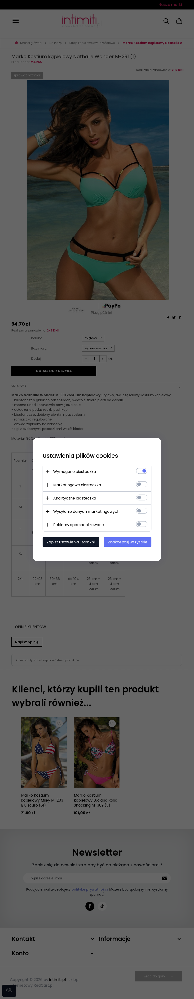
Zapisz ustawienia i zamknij (71, 542)
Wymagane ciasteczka (74, 471)
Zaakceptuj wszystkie (127, 542)
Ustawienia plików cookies (80, 455)
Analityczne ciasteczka (74, 498)
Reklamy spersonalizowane (78, 525)
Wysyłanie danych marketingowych (86, 511)
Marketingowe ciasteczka (77, 485)
